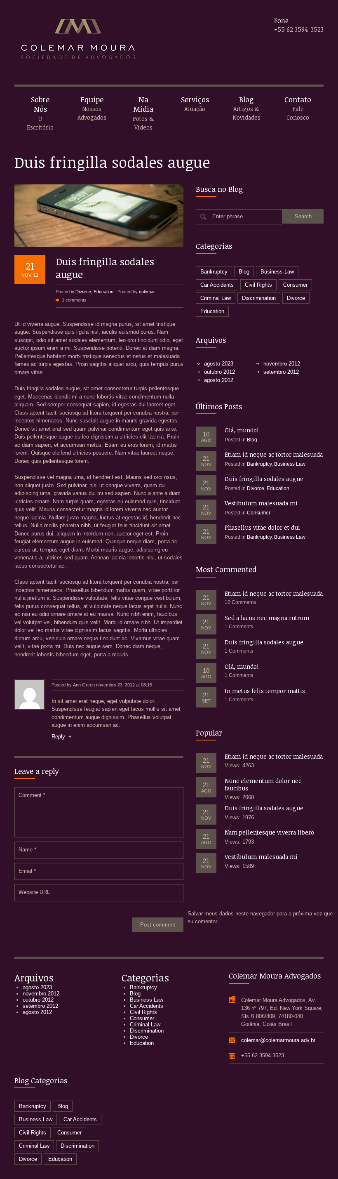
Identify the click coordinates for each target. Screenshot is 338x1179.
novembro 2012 (281, 364)
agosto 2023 (218, 364)
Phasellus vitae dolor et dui (262, 527)
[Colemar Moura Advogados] (76, 43)
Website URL (34, 892)
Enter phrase (227, 216)
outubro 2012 (219, 372)
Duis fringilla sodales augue (105, 268)
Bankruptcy (214, 272)
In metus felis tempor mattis (265, 691)
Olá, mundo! (241, 430)
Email (27, 871)
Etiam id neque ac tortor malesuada (274, 454)
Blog (244, 272)
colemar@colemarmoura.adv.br (278, 1040)
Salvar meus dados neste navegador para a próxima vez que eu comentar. (260, 917)
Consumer (295, 285)
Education (103, 291)
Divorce (83, 291)
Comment (32, 795)
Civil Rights (258, 285)
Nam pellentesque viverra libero (269, 832)
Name (27, 850)
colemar (147, 291)
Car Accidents (217, 285)
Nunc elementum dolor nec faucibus (263, 784)
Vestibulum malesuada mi (261, 503)
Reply (58, 736)
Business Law (277, 272)
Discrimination (259, 298)
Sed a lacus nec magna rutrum (267, 618)
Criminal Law (215, 298)
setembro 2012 (281, 372)
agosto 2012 (218, 380)
